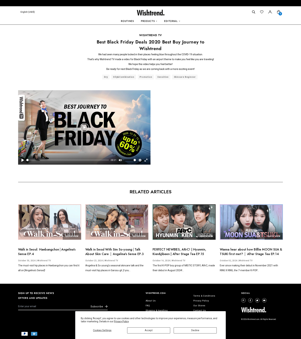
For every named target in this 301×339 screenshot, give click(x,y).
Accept (149, 330)
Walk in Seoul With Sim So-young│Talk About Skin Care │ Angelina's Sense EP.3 (114, 251)
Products (148, 21)
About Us (151, 301)
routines (127, 21)
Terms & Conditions (204, 296)
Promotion (146, 77)
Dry (106, 77)
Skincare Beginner (185, 77)
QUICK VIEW (71, 236)
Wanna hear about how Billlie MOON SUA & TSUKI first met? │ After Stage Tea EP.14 (251, 251)
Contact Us (199, 310)
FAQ (148, 305)
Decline (195, 330)
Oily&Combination (123, 77)
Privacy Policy (121, 321)
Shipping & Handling (157, 310)
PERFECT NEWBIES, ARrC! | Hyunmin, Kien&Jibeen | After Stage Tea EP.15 (179, 251)
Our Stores (199, 305)
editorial (170, 21)
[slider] (67, 160)
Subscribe (97, 306)
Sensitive (162, 77)
